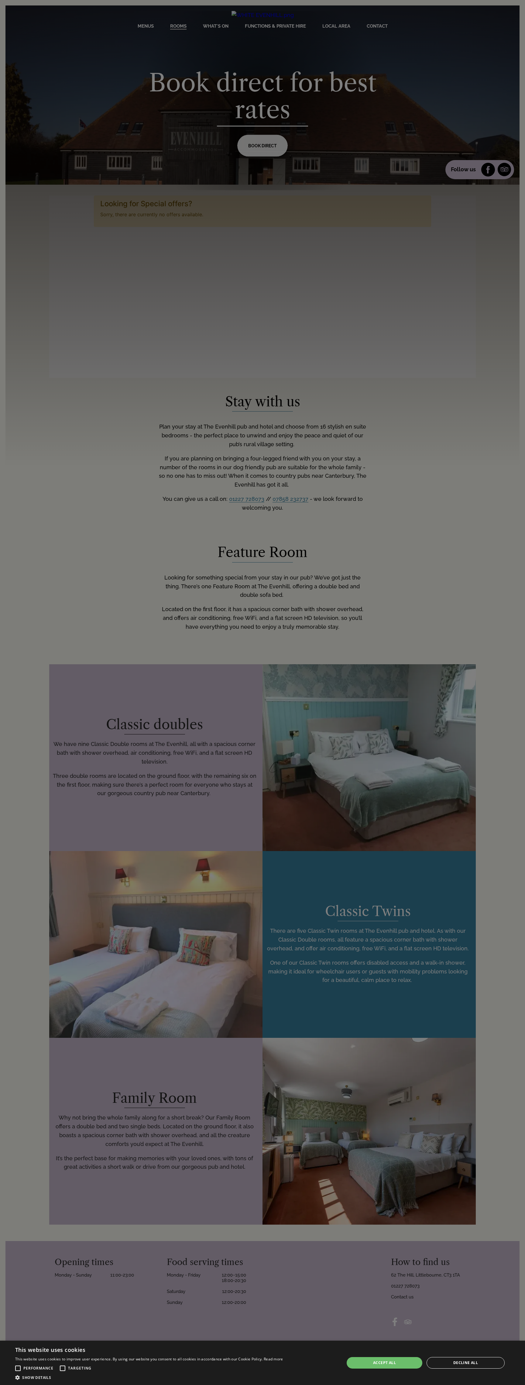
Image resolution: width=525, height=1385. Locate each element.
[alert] (262, 1363)
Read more (273, 1359)
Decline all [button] (465, 1362)
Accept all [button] (384, 1362)
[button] (18, 1368)
